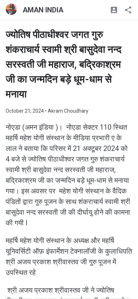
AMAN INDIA (43, 10)
